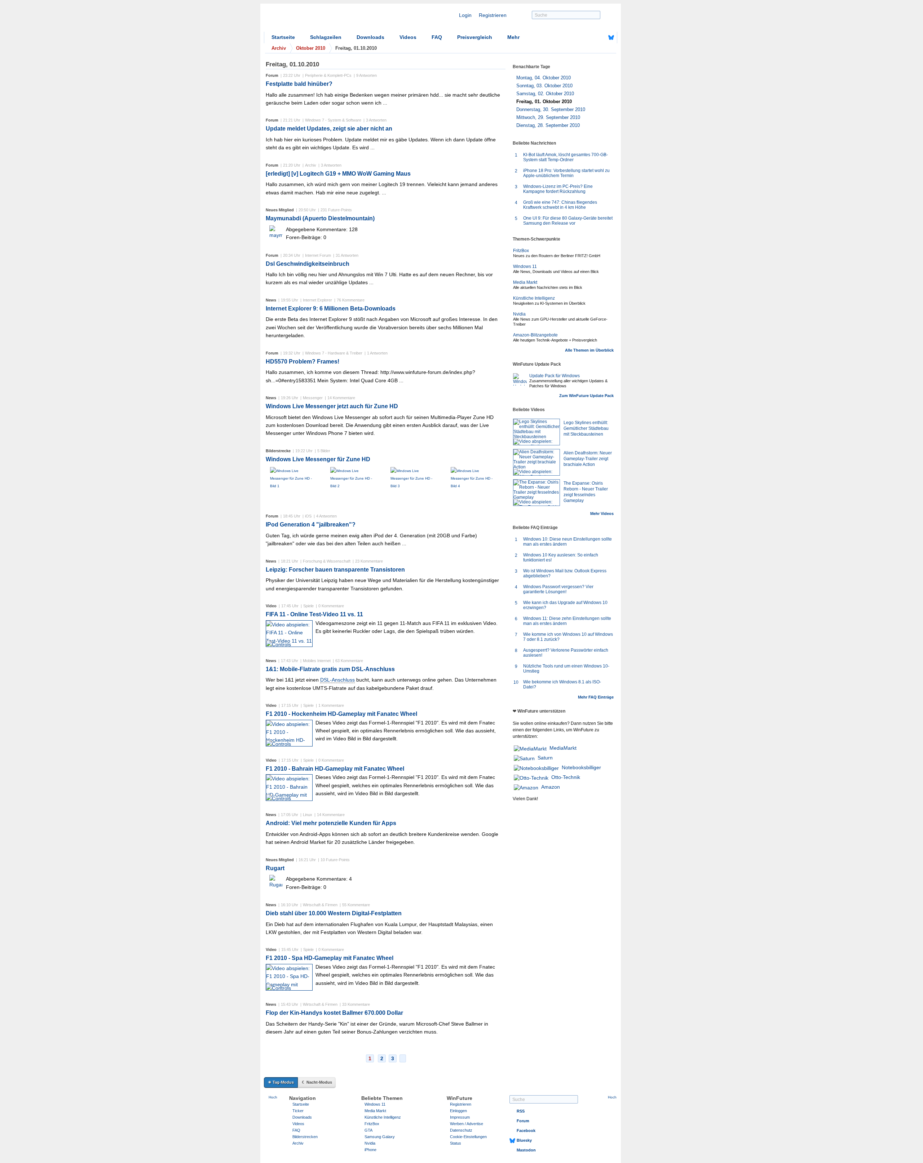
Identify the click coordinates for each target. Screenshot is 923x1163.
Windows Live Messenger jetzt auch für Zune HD (332, 406)
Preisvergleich (474, 37)
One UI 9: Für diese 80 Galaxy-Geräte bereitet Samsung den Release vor (568, 221)
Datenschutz (461, 1130)
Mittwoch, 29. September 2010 (548, 117)
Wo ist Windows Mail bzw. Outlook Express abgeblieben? (564, 573)
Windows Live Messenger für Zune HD (318, 459)
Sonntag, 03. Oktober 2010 (544, 85)
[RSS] (588, 37)
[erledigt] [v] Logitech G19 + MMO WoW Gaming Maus (338, 174)
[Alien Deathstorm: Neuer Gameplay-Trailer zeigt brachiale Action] (536, 462)
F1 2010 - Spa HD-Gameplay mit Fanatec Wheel (329, 958)
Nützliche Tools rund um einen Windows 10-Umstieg (566, 669)
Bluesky (524, 1140)
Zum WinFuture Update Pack (586, 395)
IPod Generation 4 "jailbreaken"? (310, 524)
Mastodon (526, 1150)
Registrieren (493, 15)
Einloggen (458, 1111)
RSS (521, 1111)
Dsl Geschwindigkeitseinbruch (307, 264)
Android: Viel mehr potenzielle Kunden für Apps (331, 823)
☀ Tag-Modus (281, 1082)
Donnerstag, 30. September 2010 (550, 109)
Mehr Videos (602, 513)
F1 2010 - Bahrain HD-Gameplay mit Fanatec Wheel (335, 769)
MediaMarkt (563, 748)
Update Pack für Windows (554, 375)
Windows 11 (525, 266)
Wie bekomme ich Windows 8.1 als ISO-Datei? (562, 684)
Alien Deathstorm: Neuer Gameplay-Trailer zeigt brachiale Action (588, 458)
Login (465, 15)
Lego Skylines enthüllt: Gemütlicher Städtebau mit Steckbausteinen (586, 428)
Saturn (545, 758)
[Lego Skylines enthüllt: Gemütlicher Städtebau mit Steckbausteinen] (536, 432)
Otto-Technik (565, 777)
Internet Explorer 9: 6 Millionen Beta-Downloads (331, 308)
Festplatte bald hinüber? (299, 84)
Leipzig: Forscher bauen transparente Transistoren (335, 570)
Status (455, 1143)
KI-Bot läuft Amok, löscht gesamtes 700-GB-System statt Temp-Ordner (565, 157)
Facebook (526, 1130)
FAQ (437, 37)
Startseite (283, 37)
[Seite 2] (402, 1058)
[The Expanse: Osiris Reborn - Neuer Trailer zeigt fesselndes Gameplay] (536, 493)
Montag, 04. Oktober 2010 (543, 77)
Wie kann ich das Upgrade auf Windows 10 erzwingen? (565, 605)
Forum (523, 1121)
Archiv (298, 1143)
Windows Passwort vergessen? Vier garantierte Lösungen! (558, 589)
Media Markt (525, 282)
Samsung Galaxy (380, 1137)
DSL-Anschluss (337, 680)
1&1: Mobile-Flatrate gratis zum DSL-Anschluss (330, 669)
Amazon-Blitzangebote (535, 335)
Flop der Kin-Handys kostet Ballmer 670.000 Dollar (334, 1013)
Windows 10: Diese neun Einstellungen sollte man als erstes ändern (567, 542)
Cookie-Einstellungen (468, 1137)
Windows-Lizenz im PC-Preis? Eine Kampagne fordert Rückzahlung (558, 189)
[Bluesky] (611, 37)
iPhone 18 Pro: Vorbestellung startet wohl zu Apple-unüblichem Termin (566, 173)
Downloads (370, 37)
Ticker (298, 1111)
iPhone (370, 1149)
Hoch (273, 1097)
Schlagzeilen (325, 37)
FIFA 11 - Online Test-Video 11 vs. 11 (314, 614)
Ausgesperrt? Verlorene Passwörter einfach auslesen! (565, 653)
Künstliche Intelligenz (534, 298)
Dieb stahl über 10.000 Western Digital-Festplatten (334, 913)
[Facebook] (599, 37)
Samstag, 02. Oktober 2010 (545, 93)
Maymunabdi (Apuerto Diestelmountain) (320, 218)
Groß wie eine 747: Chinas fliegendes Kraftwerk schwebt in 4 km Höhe (560, 205)
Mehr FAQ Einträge (596, 697)
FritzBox (521, 250)
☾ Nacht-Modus (317, 1082)
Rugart (275, 868)
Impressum (460, 1117)
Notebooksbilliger (581, 767)
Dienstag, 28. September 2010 (548, 125)
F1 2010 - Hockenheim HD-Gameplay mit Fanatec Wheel (341, 714)
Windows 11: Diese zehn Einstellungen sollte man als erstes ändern (567, 621)
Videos (407, 37)
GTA (368, 1130)
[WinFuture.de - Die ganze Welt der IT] (325, 19)
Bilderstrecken (305, 1137)
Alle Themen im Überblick (589, 350)
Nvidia (519, 314)
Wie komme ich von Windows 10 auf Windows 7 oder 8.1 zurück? (568, 637)
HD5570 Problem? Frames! (302, 361)
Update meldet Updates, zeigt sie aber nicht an (329, 128)
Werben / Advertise (466, 1124)
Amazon (550, 787)
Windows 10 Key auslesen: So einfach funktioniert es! (560, 557)
